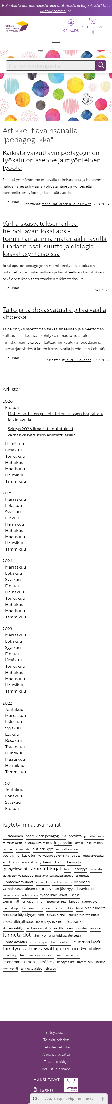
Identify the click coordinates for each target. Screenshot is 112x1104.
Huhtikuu (14, 462)
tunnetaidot (17, 935)
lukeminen (85, 961)
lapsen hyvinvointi (49, 922)
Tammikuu (15, 481)
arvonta (75, 835)
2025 (7, 493)
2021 (7, 783)
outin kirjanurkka (59, 908)
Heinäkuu (14, 444)
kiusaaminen (13, 835)
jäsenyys (80, 868)
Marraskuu (15, 499)
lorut (79, 908)
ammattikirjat (46, 869)
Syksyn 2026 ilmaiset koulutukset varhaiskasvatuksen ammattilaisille (42, 431)
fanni (67, 869)
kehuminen (29, 895)
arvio (79, 842)
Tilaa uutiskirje (56, 1061)
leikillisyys (10, 955)
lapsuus (8, 849)
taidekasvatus (62, 882)
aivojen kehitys (13, 928)
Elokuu (12, 407)
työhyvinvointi (15, 868)
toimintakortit (12, 842)
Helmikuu (14, 475)
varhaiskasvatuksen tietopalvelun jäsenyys (38, 888)
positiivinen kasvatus (19, 855)
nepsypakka (65, 962)
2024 (8, 561)
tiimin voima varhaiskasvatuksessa (57, 935)
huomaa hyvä (87, 942)
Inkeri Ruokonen (78, 360)
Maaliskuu (15, 469)
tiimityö (11, 949)
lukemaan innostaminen (37, 955)
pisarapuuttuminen (38, 842)
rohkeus (50, 968)
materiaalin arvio (68, 955)
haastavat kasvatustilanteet (54, 875)
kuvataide (23, 849)
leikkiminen (94, 843)
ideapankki (74, 921)
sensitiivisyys (38, 942)
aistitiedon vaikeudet (18, 875)
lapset (74, 901)
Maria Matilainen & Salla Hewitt (66, 203)
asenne (100, 962)
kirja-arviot (63, 842)
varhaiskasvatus (38, 928)
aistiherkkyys (43, 849)
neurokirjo (11, 908)
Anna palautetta (56, 1054)
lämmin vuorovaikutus (83, 915)
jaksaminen (11, 895)
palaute (95, 928)
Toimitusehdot (56, 1039)
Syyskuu (13, 511)
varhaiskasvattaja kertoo (50, 949)
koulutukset (92, 949)
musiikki (96, 869)
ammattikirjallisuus (18, 921)
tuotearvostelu (93, 855)
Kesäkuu (13, 450)
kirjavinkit (43, 882)
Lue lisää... (12, 202)
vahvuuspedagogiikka (53, 855)
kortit (6, 862)
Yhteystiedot (56, 1032)
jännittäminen (94, 836)
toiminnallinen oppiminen (24, 901)
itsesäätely (46, 961)
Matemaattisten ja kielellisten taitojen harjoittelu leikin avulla (55, 416)
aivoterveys (89, 901)
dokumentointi (60, 942)
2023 (7, 628)
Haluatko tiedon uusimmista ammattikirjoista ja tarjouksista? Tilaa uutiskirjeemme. (56, 8)
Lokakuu (13, 505)
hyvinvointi (10, 968)
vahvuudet (95, 908)
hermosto (74, 862)
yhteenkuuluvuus (52, 862)
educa (76, 855)
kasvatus (81, 928)
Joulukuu (14, 709)
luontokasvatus (15, 942)
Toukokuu (15, 456)
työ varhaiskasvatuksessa (60, 895)
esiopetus (82, 875)
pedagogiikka (56, 901)
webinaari (82, 882)
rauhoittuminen (67, 849)
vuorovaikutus (25, 862)
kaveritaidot (86, 888)
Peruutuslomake (56, 1068)
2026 (8, 401)
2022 (7, 703)
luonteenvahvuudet (18, 882)
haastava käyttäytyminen (23, 914)
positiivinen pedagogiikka (46, 835)
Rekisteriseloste (56, 1047)
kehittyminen (63, 928)
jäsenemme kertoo (19, 961)
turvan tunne (56, 915)
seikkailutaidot (31, 968)
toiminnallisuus (32, 908)
